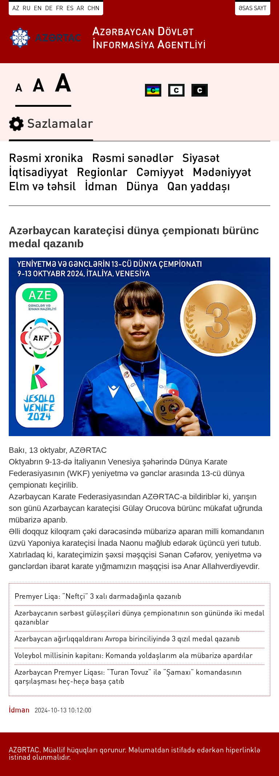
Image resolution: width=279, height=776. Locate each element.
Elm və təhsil (42, 187)
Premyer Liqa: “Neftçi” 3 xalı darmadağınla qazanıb (98, 597)
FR (59, 9)
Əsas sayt (253, 9)
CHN (94, 9)
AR (80, 9)
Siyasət (201, 159)
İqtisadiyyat (38, 173)
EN (38, 9)
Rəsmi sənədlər (133, 159)
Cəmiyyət (160, 173)
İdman (101, 187)
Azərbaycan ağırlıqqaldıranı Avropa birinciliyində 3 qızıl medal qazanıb (127, 639)
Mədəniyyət (222, 173)
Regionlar (102, 173)
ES (69, 9)
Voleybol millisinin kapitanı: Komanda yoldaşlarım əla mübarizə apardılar (133, 656)
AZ (15, 9)
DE (49, 9)
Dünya (142, 187)
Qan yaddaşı (198, 187)
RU (27, 9)
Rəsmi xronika (46, 159)
